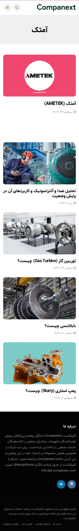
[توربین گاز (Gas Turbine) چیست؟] (39, 233)
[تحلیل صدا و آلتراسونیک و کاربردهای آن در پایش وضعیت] (39, 163)
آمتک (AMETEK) (60, 103)
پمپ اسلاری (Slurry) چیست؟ (50, 390)
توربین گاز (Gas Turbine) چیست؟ (46, 261)
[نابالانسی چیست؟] (39, 298)
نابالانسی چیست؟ (60, 325)
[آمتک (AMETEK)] (39, 75)
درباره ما (57, 524)
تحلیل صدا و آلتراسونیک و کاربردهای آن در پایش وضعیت (39, 193)
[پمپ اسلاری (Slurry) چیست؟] (39, 363)
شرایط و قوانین (42, 524)
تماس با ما (27, 524)
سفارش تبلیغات (11, 524)
